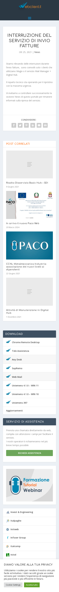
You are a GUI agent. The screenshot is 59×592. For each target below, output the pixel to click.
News (37, 52)
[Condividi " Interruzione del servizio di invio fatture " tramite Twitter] (20, 125)
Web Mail (17, 376)
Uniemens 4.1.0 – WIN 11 (25, 385)
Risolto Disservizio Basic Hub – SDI (27, 183)
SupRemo (17, 368)
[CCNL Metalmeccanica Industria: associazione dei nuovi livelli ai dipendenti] (29, 245)
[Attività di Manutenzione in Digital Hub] (29, 292)
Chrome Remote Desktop (26, 342)
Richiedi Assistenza (29, 453)
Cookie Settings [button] (13, 584)
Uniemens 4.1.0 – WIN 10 (25, 394)
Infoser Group (18, 537)
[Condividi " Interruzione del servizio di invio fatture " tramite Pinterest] (26, 125)
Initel (13, 554)
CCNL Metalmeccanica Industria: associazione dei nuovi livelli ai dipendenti (26, 267)
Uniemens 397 (19, 402)
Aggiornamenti (14, 410)
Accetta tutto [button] (32, 584)
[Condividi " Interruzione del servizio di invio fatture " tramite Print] (45, 125)
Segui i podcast (28, 486)
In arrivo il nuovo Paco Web (22, 223)
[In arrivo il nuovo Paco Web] (29, 205)
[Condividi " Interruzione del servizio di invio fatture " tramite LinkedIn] (33, 125)
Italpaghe (16, 520)
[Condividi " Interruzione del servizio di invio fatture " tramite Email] (39, 125)
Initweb (15, 529)
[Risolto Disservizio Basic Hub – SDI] (29, 164)
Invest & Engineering (22, 512)
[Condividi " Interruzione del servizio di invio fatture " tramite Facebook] (14, 125)
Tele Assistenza (20, 350)
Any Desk (17, 359)
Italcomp (15, 546)
